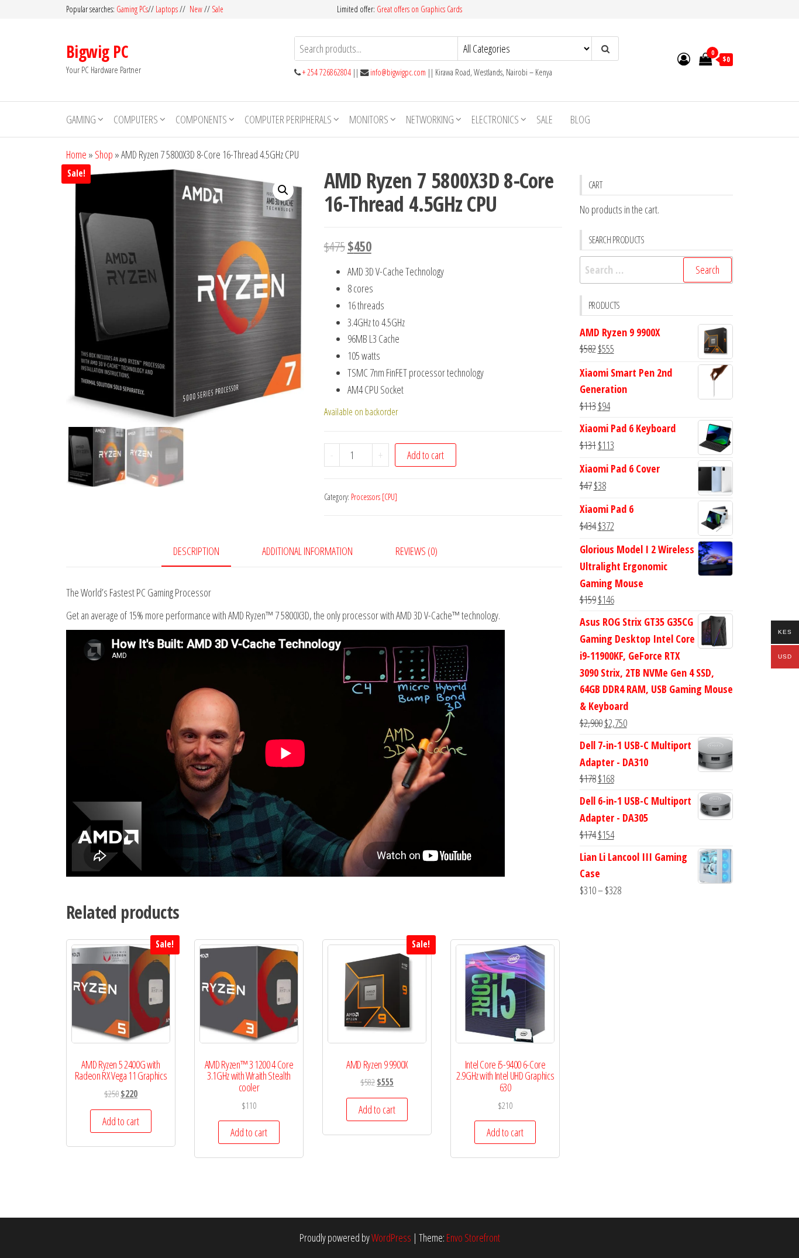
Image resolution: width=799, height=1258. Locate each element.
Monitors (368, 119)
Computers (135, 119)
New (196, 9)
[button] (283, 190)
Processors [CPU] (374, 496)
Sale (217, 9)
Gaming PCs (132, 9)
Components (201, 119)
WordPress (391, 1238)
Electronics (495, 119)
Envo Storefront (473, 1238)
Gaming (81, 119)
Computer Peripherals (288, 119)
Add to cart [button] (120, 1121)
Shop (104, 154)
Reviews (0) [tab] (416, 551)
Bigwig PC (97, 51)
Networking (430, 119)
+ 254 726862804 (326, 72)
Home (76, 154)
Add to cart (425, 455)
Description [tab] (196, 551)
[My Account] (683, 58)
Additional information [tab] (307, 551)
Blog (580, 119)
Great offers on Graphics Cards (419, 9)
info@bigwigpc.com (398, 72)
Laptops (167, 9)
